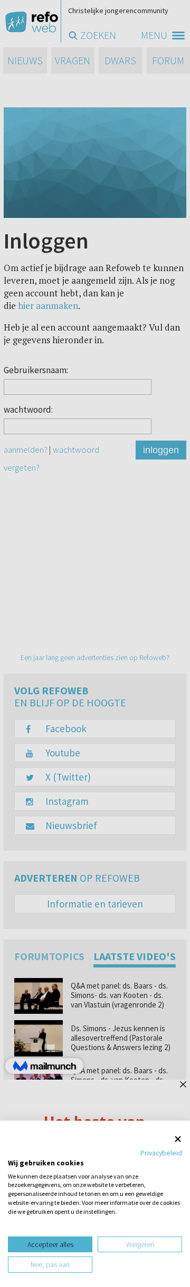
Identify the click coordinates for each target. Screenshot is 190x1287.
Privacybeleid (161, 1153)
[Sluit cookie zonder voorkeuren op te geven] (178, 1139)
